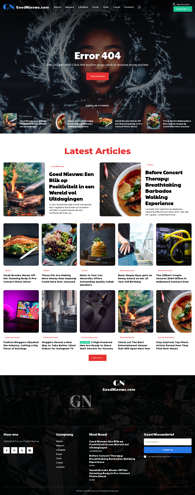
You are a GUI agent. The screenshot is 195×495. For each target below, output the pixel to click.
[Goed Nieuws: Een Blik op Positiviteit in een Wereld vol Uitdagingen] (10, 121)
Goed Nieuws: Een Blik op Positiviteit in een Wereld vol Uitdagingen (33, 123)
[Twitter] (22, 450)
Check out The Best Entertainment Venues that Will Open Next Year (134, 345)
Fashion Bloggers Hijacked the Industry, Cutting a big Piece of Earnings (21, 345)
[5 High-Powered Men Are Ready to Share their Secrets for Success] (97, 311)
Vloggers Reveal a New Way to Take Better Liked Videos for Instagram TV (59, 345)
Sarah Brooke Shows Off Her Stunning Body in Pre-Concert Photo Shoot (129, 123)
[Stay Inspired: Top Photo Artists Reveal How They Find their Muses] (174, 311)
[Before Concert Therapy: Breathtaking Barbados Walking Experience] (58, 121)
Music (71, 116)
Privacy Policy (176, 456)
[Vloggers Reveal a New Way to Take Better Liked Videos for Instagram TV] (59, 311)
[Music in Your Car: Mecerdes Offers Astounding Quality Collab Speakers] (97, 244)
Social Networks (90, 337)
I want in (168, 450)
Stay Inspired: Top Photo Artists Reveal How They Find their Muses (172, 345)
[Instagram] (14, 450)
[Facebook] (6, 450)
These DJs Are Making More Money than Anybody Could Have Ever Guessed (177, 123)
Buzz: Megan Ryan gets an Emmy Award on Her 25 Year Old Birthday (135, 278)
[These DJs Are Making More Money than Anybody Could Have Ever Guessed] (153, 121)
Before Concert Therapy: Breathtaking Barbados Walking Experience (80, 123)
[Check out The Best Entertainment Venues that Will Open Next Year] (135, 311)
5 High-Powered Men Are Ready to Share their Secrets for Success (96, 345)
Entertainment (127, 270)
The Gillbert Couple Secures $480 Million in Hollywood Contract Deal (172, 278)
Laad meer (97, 358)
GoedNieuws (27, 116)
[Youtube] (30, 450)
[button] (139, 7)
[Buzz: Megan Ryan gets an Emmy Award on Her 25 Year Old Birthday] (135, 244)
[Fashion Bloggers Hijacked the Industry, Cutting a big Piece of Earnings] (21, 311)
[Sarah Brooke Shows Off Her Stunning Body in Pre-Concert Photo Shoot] (105, 121)
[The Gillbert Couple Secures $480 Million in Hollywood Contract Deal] (174, 244)
